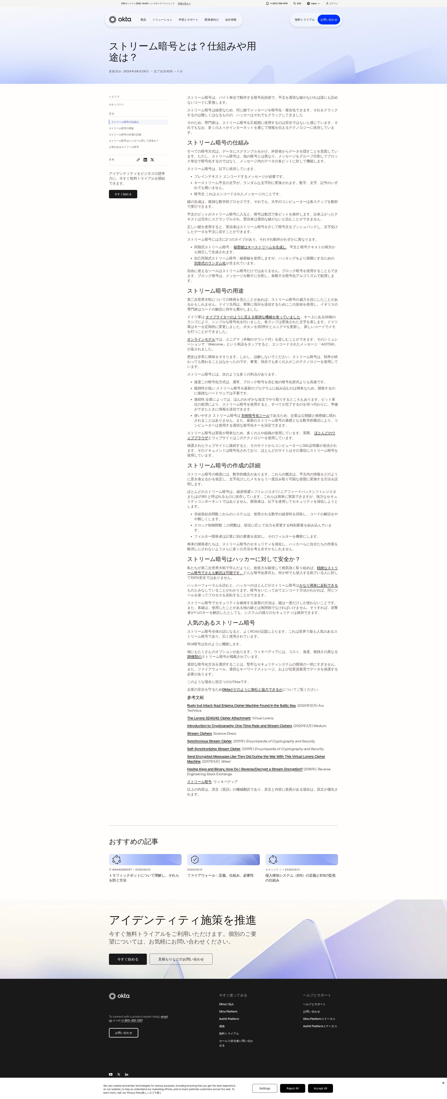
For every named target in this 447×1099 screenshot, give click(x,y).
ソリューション (162, 19)
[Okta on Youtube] (110, 1075)
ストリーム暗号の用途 (121, 128)
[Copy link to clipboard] (138, 159)
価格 (222, 1026)
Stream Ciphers (199, 733)
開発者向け (212, 19)
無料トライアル (305, 19)
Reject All (293, 1088)
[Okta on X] (118, 1075)
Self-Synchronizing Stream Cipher (214, 749)
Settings (264, 1088)
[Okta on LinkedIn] (126, 1075)
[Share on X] (152, 159)
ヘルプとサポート (314, 1004)
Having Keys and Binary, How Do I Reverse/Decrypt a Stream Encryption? (245, 769)
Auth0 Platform (229, 1018)
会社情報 (231, 19)
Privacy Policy (144, 1092)
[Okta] (120, 19)
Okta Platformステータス (319, 1018)
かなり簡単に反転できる (318, 585)
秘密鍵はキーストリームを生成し (260, 247)
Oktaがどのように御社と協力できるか (252, 689)
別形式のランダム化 (210, 263)
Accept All (320, 1088)
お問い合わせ (328, 19)
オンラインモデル (201, 339)
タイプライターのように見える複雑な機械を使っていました (253, 317)
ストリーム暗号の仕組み (125, 122)
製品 (143, 19)
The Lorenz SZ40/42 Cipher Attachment (219, 718)
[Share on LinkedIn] (145, 159)
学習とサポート (188, 19)
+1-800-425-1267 (131, 1020)
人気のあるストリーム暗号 (124, 147)
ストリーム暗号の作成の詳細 (125, 134)
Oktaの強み (226, 1004)
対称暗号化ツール (255, 415)
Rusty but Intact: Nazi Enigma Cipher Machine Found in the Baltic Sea (241, 705)
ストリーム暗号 (199, 782)
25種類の (194, 657)
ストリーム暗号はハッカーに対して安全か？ (134, 140)
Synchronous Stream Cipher (209, 741)
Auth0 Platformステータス (320, 1026)
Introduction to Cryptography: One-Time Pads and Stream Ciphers (239, 726)
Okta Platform (228, 1011)
